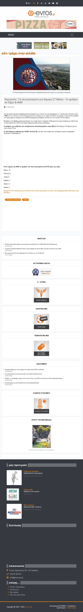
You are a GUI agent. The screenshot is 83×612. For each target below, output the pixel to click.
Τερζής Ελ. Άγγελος (31, 471)
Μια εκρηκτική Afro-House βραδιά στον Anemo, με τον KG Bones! (24, 253)
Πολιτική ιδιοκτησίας (17, 595)
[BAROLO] (41, 24)
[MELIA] (24, 45)
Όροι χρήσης (14, 592)
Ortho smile (28, 490)
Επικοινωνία (14, 589)
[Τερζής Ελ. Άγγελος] (14, 477)
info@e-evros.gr (16, 577)
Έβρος (26, 199)
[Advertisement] (41, 150)
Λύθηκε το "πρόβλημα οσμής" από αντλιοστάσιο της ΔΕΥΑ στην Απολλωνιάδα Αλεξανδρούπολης (34, 378)
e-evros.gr (28, 607)
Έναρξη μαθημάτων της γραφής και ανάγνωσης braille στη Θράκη (24, 369)
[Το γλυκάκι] (41, 45)
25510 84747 (15, 574)
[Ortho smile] (13, 494)
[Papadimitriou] (59, 45)
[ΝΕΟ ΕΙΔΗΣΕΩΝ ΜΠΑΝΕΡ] (41, 228)
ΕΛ (29, 3)
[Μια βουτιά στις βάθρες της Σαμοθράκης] (41, 436)
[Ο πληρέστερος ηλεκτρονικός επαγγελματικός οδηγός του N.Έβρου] (41, 14)
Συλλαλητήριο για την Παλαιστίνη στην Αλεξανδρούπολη (22, 383)
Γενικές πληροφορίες (17, 587)
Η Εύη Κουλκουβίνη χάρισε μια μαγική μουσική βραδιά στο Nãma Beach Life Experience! (31, 244)
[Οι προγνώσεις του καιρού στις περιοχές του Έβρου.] (41, 406)
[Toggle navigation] (72, 35)
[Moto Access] (14, 511)
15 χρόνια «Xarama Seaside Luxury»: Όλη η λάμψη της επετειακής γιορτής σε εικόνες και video (33, 248)
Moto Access (29, 505)
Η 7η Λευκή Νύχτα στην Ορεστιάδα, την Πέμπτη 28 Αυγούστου (23, 374)
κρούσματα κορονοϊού (13, 199)
